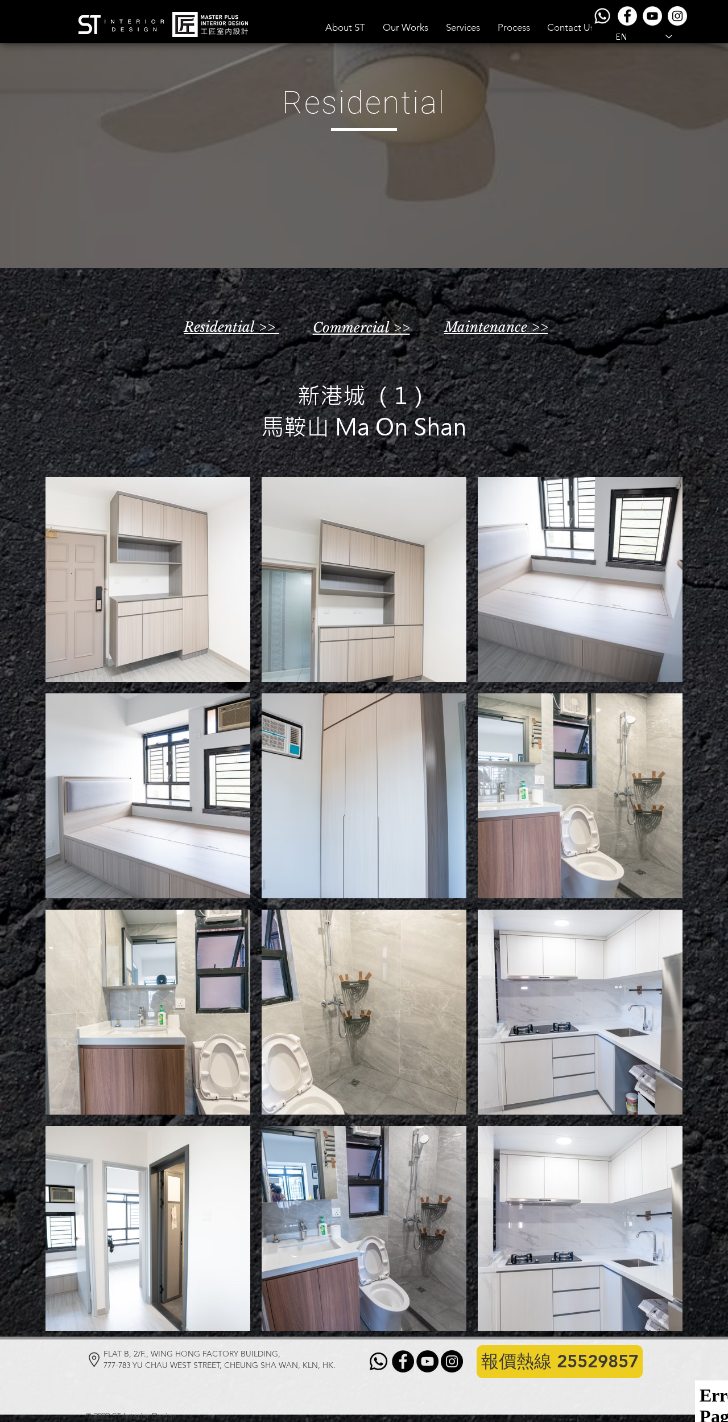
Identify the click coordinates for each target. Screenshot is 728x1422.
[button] (405, 27)
